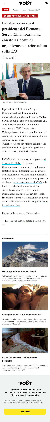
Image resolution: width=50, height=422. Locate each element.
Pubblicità (26, 389)
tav (3, 225)
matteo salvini (17, 221)
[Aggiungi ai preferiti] (17, 58)
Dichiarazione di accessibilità (25, 395)
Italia (15, 10)
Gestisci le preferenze (15, 392)
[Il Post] (25, 3)
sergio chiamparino (35, 221)
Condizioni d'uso (37, 392)
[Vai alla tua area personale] (46, 3)
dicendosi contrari (27, 151)
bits (5, 10)
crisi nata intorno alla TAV (28, 182)
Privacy (37, 389)
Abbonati (25, 411)
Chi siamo (14, 389)
